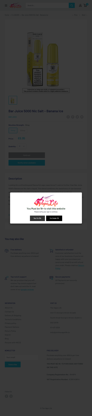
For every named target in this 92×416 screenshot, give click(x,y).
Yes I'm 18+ (37, 218)
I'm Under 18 (54, 218)
